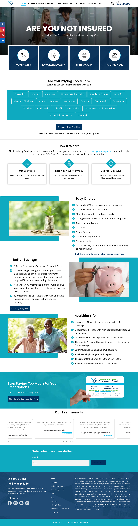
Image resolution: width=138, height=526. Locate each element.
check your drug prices (101, 151)
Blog (90, 3)
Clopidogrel (42, 108)
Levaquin (54, 101)
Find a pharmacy (46, 3)
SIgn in (83, 3)
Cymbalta (85, 101)
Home (23, 3)
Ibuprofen (118, 94)
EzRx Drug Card (67, 522)
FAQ (76, 3)
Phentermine (73, 108)
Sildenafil (57, 108)
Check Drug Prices (64, 3)
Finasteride (20, 94)
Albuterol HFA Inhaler (23, 101)
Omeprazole (69, 101)
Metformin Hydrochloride (72, 94)
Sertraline (27, 108)
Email (35, 457)
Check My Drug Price (19, 308)
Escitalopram (118, 101)
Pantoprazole (101, 101)
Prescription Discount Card (60, 509)
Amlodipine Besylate (99, 94)
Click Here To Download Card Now (23, 399)
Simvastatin (82, 115)
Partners (98, 3)
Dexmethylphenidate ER (61, 115)
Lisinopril (35, 94)
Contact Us (55, 512)
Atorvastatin (50, 94)
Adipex (42, 101)
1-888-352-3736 (122, 4)
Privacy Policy (56, 505)
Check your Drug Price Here (69, 127)
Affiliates (32, 3)
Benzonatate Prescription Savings (100, 108)
